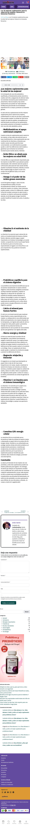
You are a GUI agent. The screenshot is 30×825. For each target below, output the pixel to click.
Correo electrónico (5, 582)
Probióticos (6, 624)
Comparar (3, 776)
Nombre (3, 575)
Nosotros (3, 758)
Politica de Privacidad (6, 782)
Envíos (2, 760)
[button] (27, 2)
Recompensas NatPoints (7, 762)
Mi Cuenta (3, 774)
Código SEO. (13, 805)
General (5, 618)
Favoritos (3, 772)
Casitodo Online (7, 710)
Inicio (2, 17)
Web (2, 588)
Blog (6, 17)
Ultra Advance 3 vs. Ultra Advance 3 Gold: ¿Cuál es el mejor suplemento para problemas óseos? (16, 712)
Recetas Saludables (8, 626)
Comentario (4, 559)
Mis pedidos (4, 768)
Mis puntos (4, 770)
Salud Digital (6, 628)
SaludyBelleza (11, 71)
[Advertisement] (15, 40)
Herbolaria (6, 620)
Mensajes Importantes (9, 622)
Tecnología (6, 631)
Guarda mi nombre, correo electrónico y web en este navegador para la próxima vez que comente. (13, 598)
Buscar (1, 609)
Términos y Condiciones (7, 784)
